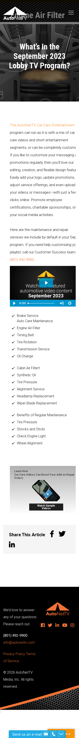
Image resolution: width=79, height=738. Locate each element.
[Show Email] (46, 734)
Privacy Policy (14, 654)
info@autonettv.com (19, 642)
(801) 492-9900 (22, 259)
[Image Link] (46, 490)
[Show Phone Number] (53, 734)
